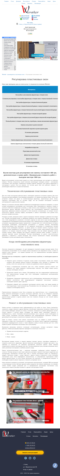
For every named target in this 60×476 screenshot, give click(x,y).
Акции (49, 1)
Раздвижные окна (8, 64)
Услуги (5, 69)
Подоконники (7, 68)
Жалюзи (6, 66)
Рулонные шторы (8, 55)
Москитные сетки (8, 53)
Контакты (30, 3)
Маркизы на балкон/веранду (8, 52)
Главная (6, 1)
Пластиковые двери (8, 45)
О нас (12, 1)
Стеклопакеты (7, 58)
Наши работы (38, 432)
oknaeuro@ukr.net (30, 448)
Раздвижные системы (9, 47)
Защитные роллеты (8, 61)
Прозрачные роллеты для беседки (10, 60)
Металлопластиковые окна (9, 39)
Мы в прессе (26, 1)
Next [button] (54, 50)
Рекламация (38, 3)
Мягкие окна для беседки (9, 40)
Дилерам (18, 1)
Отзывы (34, 1)
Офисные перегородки (9, 50)
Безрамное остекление (9, 48)
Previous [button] (20, 50)
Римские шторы (7, 56)
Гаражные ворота (8, 63)
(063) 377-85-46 (25, 16)
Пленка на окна (7, 42)
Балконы (6, 44)
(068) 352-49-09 (25, 17)
